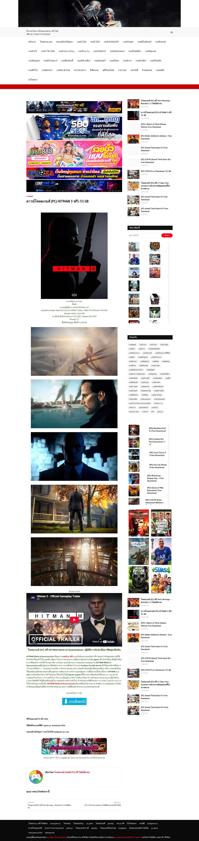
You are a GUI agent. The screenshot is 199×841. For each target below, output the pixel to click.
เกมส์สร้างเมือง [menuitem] (83, 60)
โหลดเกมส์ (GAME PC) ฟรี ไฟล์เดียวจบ (71, 772)
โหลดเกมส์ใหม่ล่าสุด (108, 828)
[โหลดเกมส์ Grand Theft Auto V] (161, 510)
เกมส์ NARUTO (143, 407)
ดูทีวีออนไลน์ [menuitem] (108, 70)
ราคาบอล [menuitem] (122, 70)
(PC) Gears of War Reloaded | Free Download (155, 466)
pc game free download (57, 837)
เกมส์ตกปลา (133, 361)
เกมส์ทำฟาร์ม (143, 366)
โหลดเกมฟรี (100, 823)
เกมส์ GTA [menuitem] (32, 51)
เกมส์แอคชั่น (133, 399)
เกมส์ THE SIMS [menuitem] (48, 51)
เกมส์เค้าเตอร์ (147, 353)
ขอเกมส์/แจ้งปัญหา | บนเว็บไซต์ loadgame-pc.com (47, 732)
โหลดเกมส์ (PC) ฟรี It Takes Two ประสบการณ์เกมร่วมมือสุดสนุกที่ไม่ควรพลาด (155, 186)
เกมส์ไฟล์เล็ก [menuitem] (156, 60)
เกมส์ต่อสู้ (155, 361)
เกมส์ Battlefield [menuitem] (117, 51)
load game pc (55, 823)
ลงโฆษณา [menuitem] (32, 79)
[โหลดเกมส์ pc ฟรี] (74, 753)
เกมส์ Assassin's (146, 399)
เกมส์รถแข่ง (145, 382)
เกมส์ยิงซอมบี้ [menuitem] (67, 60)
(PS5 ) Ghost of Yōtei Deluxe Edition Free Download (153, 125)
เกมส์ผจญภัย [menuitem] (34, 60)
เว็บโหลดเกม (132, 823)
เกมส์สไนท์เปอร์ (158, 387)
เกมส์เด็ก (132, 357)
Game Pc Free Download (54, 828)
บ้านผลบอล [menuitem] (147, 70)
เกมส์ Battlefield (159, 399)
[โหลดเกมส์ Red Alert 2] (139, 510)
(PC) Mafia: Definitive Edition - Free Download (156, 137)
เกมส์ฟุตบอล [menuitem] (150, 51)
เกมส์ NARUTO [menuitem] (99, 51)
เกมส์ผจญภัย (150, 370)
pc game (90, 823)
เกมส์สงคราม (145, 387)
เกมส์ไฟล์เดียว (164, 374)
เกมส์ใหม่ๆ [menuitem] (114, 60)
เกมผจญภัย (132, 345)
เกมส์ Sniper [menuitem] (128, 41)
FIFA (152, 412)
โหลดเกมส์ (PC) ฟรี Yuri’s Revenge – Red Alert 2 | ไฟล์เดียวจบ (156, 102)
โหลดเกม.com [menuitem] (46, 41)
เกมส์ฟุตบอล (152, 374)
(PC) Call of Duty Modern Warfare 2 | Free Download (154, 502)
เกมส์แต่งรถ (166, 361)
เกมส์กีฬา (132, 349)
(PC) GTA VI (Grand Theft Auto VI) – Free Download (156, 160)
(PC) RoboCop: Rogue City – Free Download (155, 454)
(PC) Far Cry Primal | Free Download (158, 441)
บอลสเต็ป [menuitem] (160, 70)
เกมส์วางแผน (133, 387)
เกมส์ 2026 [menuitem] (81, 41)
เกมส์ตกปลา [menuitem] (47, 70)
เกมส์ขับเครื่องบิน (154, 349)
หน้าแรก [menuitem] (32, 41)
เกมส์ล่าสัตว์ (156, 382)
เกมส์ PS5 (155, 407)
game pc (160, 412)
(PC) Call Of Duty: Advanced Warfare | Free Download (154, 478)
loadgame (122, 828)
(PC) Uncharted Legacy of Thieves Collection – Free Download (154, 490)
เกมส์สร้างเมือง (159, 391)
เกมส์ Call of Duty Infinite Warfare (140, 403)
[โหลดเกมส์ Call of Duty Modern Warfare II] (139, 567)
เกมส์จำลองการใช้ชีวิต (162, 353)
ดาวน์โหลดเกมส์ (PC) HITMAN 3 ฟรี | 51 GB (156, 113)
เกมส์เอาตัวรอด (156, 395)
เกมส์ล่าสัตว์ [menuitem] (141, 60)
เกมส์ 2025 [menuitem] (95, 41)
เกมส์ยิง (167, 378)
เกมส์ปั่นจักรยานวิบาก (136, 370)
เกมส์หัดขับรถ (133, 395)
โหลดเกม (67, 823)
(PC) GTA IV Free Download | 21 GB (156, 171)
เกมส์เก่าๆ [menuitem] (127, 60)
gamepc (111, 823)
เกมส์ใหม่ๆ (144, 395)
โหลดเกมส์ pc (78, 823)
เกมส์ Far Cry (158, 403)
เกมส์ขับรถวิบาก (134, 353)
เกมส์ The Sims (134, 412)
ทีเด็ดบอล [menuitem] (94, 70)
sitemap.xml (49, 833)
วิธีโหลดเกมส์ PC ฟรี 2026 (37, 719)
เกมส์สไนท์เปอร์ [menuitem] (144, 41)
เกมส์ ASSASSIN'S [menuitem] (111, 41)
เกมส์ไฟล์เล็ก (133, 378)
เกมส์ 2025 (142, 345)
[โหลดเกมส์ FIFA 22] (161, 539)
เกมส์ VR (145, 412)
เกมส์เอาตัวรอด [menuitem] (63, 70)
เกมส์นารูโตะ (155, 366)
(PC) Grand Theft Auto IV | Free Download (154, 210)
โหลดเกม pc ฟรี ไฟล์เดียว (38, 823)
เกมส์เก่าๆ (141, 349)
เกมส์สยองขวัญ (146, 391)
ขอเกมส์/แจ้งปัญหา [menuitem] (64, 41)
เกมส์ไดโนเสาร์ (156, 357)
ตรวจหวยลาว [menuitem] (80, 70)
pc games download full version (128, 837)
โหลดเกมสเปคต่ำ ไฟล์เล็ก (139, 828)
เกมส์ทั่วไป (132, 366)
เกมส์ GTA (132, 407)
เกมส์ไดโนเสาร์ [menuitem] (50, 60)
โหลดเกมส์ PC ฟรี (82, 828)
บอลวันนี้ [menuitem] (134, 70)
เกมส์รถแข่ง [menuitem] (160, 41)
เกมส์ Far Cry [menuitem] (83, 51)
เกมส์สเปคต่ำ (133, 391)
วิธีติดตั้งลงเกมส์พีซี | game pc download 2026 (45, 725)
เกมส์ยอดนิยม (157, 378)
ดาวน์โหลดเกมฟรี (35, 828)
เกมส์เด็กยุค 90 (143, 357)
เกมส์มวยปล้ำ (145, 378)
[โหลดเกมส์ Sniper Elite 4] (139, 539)
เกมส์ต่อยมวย (144, 361)
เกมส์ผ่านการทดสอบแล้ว (137, 374)
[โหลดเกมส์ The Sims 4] (161, 567)
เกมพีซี (142, 823)
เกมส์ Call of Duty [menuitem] (66, 51)
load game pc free (35, 833)
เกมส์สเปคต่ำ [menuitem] (100, 60)
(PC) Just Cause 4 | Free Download (157, 429)
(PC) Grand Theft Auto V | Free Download (154, 149)
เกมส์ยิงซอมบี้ (133, 382)
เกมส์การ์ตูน (164, 345)
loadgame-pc (152, 823)
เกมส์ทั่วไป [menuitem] (33, 70)
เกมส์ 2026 (153, 345)
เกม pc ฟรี (120, 823)
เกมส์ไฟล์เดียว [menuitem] (134, 51)
